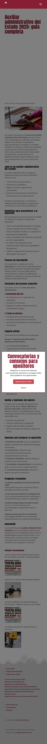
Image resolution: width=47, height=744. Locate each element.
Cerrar (23, 388)
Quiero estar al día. (23, 382)
